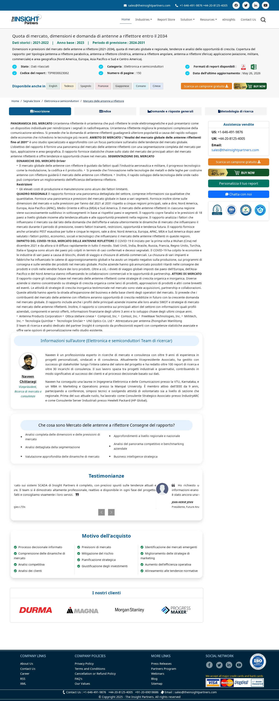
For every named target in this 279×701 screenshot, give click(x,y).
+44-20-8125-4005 (215, 5)
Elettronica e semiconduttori (61, 101)
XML (23, 683)
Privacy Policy (84, 664)
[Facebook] (236, 5)
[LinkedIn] (255, 5)
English (53, 86)
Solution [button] (186, 19)
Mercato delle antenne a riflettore (103, 101)
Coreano (141, 86)
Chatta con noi (240, 194)
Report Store (166, 19)
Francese (103, 86)
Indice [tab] (106, 111)
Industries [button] (142, 19)
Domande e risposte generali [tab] (172, 111)
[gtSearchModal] (264, 20)
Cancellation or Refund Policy (95, 673)
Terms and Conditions (90, 669)
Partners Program (163, 669)
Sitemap (156, 683)
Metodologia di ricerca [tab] (236, 111)
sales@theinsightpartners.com (148, 5)
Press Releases (161, 664)
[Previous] (91, 512)
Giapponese (122, 86)
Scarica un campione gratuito (204, 86)
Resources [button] (207, 19)
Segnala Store (31, 101)
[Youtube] (240, 668)
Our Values (82, 683)
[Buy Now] (250, 86)
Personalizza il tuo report (238, 183)
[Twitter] (246, 5)
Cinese (157, 86)
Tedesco (69, 86)
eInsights (228, 19)
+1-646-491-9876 (191, 5)
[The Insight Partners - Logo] (27, 19)
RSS (22, 679)
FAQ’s (78, 679)
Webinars (157, 673)
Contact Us (248, 19)
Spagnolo (85, 86)
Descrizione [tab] (41, 111)
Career (24, 673)
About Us (26, 664)
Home (126, 19)
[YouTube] (265, 5)
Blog (154, 679)
